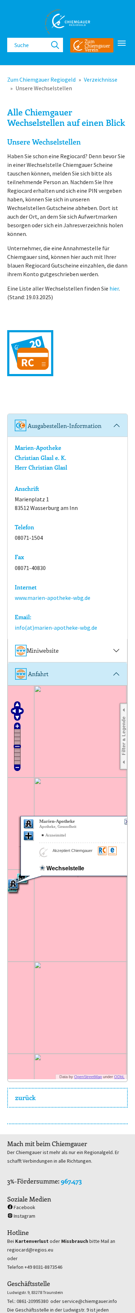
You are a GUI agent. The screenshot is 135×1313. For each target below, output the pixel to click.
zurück (25, 1097)
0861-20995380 (32, 1301)
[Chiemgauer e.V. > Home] (67, 21)
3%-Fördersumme (32, 1181)
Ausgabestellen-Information (64, 425)
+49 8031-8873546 (43, 1267)
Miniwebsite (43, 650)
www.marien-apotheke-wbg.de (52, 597)
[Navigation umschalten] (122, 43)
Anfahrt (38, 674)
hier (114, 288)
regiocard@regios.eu (30, 1249)
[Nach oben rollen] (119, 1297)
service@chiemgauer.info (89, 1301)
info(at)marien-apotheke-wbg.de (56, 627)
